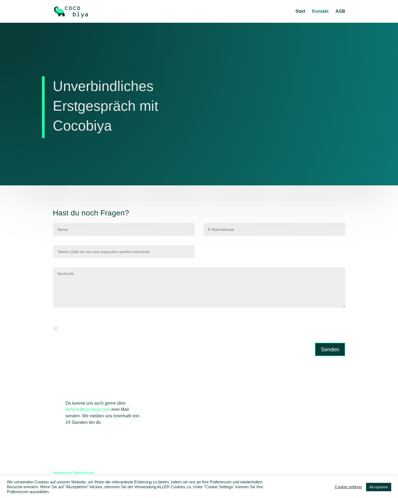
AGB (340, 11)
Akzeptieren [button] (378, 487)
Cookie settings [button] (348, 487)
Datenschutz (83, 472)
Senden (330, 349)
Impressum (62, 472)
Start (300, 11)
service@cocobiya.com (88, 409)
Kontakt (320, 11)
